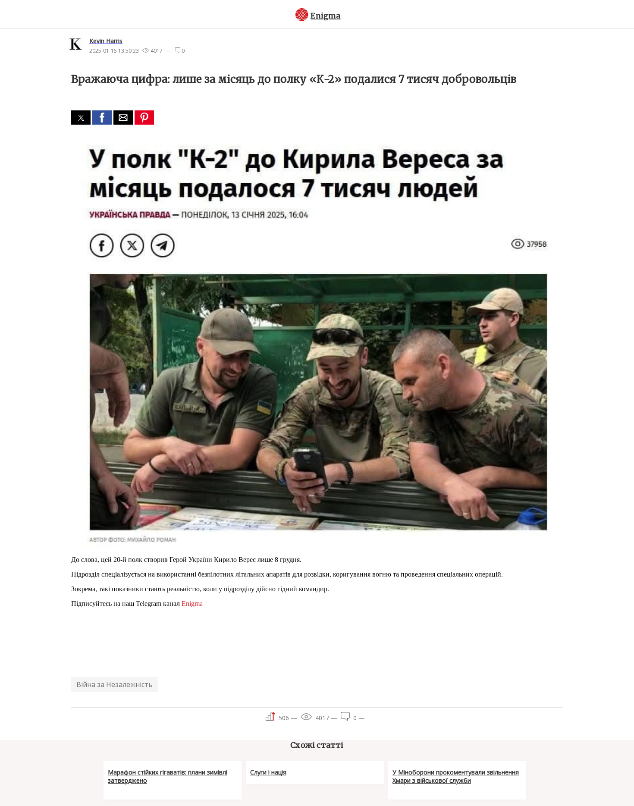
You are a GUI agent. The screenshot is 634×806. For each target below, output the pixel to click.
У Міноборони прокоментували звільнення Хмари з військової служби (455, 776)
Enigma (325, 16)
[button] (81, 117)
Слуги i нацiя (268, 772)
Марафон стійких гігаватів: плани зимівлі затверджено (167, 776)
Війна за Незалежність (114, 684)
